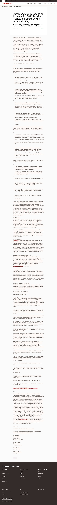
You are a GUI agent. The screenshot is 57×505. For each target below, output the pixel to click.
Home (2, 6)
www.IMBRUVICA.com (28, 211)
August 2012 (16, 240)
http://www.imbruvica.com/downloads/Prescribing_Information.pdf (25, 388)
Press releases (11, 6)
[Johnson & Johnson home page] (7, 3)
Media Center (6, 6)
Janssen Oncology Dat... (18, 6)
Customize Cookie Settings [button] (24, 492)
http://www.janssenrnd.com (18, 266)
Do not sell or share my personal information (7, 499)
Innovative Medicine (16, 11)
